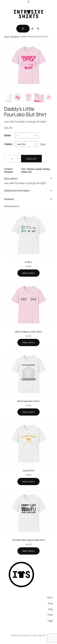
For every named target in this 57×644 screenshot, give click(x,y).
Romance (15, 36)
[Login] (32, 28)
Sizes (7, 135)
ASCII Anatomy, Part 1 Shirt (28, 331)
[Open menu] (28, 1)
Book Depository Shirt (28, 401)
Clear (42, 144)
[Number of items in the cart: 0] (38, 28)
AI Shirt (28, 262)
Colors (8, 144)
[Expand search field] (23, 28)
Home (6, 36)
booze (39, 168)
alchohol (31, 168)
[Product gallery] (28, 65)
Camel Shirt (28, 470)
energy (24, 171)
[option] (7, 97)
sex (30, 171)
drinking (46, 168)
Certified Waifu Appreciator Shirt (28, 540)
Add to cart (31, 158)
